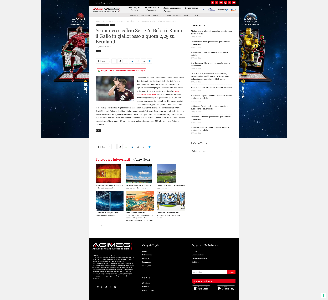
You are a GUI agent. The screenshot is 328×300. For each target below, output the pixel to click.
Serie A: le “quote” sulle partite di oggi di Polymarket (211, 88)
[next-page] (101, 225)
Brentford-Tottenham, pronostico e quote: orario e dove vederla (211, 118)
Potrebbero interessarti (113, 160)
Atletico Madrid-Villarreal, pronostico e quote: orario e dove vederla (211, 32)
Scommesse (106, 21)
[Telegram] (225, 2)
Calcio (116, 21)
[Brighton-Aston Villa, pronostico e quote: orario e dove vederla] (110, 201)
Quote (185, 15)
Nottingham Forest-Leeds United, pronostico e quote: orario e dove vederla (209, 107)
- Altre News (142, 160)
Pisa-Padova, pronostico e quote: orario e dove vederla (209, 53)
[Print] (143, 61)
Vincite (155, 15)
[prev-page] (97, 225)
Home (98, 21)
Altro (196, 15)
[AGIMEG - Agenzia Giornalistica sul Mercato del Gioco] (106, 10)
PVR (162, 15)
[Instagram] (216, 2)
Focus (112, 25)
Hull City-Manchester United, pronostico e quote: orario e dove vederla (210, 128)
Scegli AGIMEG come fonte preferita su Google (123, 71)
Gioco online (145, 15)
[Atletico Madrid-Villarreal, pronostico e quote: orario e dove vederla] (110, 173)
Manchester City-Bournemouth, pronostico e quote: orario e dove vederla (168, 215)
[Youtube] (233, 2)
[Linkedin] (221, 2)
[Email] (137, 61)
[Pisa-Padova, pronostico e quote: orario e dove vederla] (171, 173)
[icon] (201, 290)
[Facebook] (212, 2)
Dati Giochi (134, 15)
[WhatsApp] (125, 61)
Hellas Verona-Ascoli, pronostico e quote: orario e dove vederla (210, 43)
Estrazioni (177, 15)
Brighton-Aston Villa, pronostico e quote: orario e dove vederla (210, 64)
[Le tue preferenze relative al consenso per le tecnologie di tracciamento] (323, 295)
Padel (168, 15)
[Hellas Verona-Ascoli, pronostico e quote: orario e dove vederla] (140, 173)
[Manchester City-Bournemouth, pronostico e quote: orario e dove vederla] (171, 201)
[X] (229, 2)
